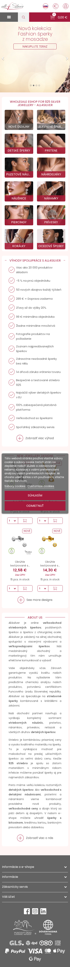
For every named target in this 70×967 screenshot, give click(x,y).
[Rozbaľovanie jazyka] (45, 6)
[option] (35, 57)
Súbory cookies (14, 486)
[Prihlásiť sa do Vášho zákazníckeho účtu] (65, 6)
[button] (59, 17)
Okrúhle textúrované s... (20, 563)
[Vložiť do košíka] (25, 521)
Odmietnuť (35, 506)
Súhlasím (35, 495)
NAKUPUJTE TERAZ (35, 46)
